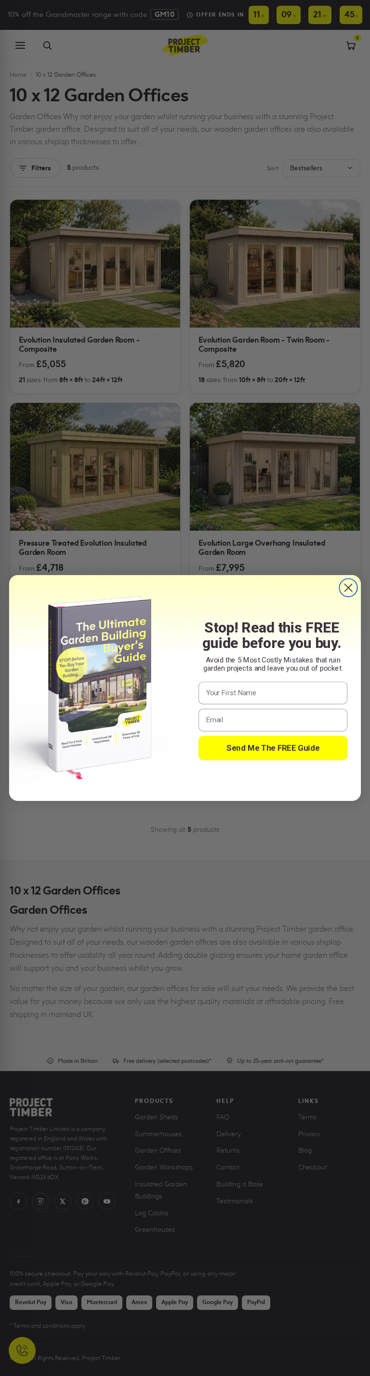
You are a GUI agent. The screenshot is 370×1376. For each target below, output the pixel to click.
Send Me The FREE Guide (273, 748)
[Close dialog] (348, 587)
